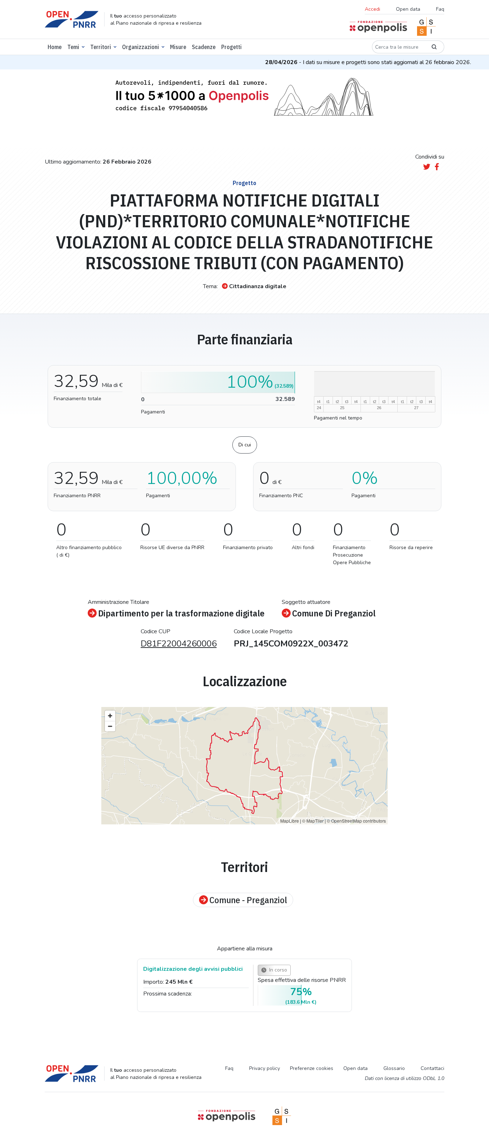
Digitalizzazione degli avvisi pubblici (193, 969)
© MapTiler (313, 821)
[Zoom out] (110, 726)
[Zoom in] (110, 716)
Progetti (231, 46)
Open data (408, 9)
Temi (73, 46)
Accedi (372, 9)
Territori (100, 46)
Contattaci (432, 1068)
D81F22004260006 (179, 643)
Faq (440, 9)
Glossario (394, 1068)
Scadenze (204, 46)
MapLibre (289, 821)
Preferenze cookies (311, 1068)
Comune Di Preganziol (334, 613)
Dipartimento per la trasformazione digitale (181, 613)
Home (55, 46)
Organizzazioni (140, 46)
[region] (244, 765)
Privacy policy (264, 1068)
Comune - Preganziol (248, 900)
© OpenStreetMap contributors (356, 821)
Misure (178, 46)
